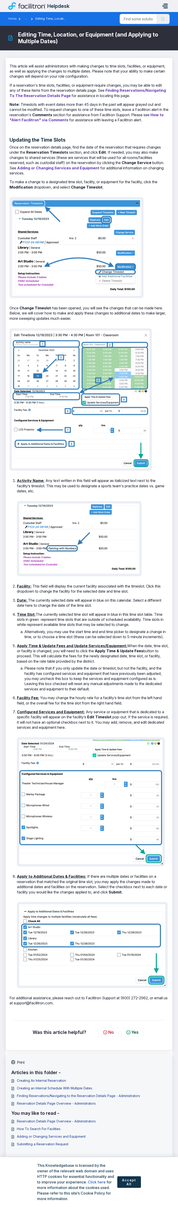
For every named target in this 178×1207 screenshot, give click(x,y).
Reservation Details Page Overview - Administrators (56, 1103)
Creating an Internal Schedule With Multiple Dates (54, 1088)
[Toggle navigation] (165, 6)
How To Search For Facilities (38, 1129)
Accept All (129, 1182)
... (26, 18)
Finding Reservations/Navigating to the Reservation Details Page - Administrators (78, 1096)
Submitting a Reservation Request (42, 1144)
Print (21, 1062)
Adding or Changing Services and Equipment (58, 168)
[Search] (163, 19)
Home (12, 18)
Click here (97, 1182)
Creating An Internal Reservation (41, 1080)
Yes (135, 1032)
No (111, 1032)
